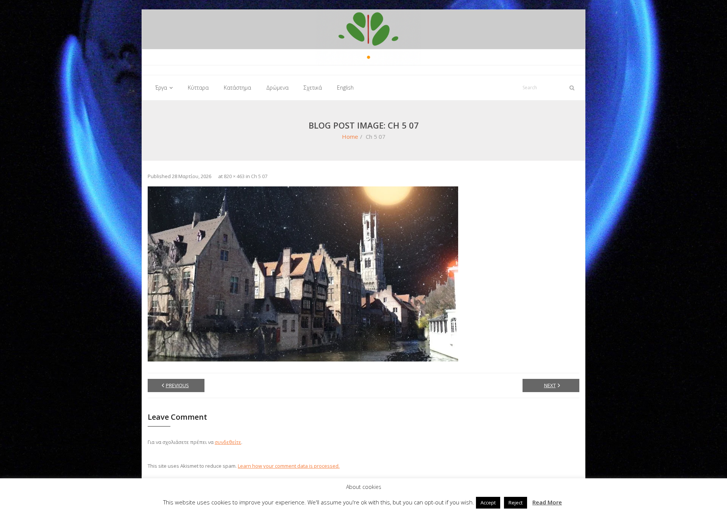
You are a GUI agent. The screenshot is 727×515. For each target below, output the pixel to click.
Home (350, 136)
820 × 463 (234, 176)
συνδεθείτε (228, 442)
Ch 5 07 (259, 176)
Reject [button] (516, 502)
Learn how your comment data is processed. (289, 465)
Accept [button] (488, 502)
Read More (547, 502)
